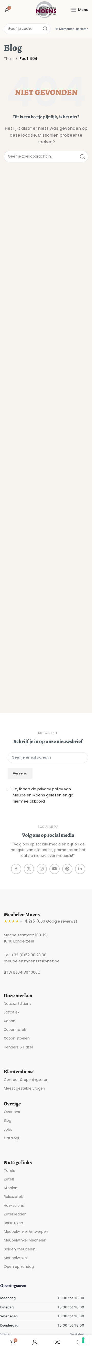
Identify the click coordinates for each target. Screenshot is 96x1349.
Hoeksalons (14, 1205)
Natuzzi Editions (17, 1003)
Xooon (9, 1020)
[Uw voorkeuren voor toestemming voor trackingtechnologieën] (83, 1340)
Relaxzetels (14, 1196)
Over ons (12, 1111)
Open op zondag (19, 1266)
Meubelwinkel (16, 1257)
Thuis (9, 58)
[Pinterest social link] (67, 869)
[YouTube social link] (54, 869)
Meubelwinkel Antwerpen (26, 1231)
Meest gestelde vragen (24, 1088)
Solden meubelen (19, 1249)
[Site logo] (46, 9)
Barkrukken (13, 1222)
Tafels (9, 1170)
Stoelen (10, 1187)
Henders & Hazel (18, 1047)
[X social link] (29, 869)
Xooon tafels (15, 1029)
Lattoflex (11, 1012)
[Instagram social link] (42, 869)
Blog (7, 1120)
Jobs (8, 1129)
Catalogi (11, 1138)
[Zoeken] (45, 28)
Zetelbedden (15, 1214)
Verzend (20, 773)
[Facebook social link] (16, 869)
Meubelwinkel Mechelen (25, 1240)
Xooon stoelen (17, 1038)
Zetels (9, 1179)
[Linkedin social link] (80, 869)
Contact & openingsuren (26, 1079)
